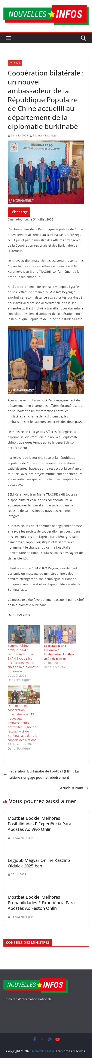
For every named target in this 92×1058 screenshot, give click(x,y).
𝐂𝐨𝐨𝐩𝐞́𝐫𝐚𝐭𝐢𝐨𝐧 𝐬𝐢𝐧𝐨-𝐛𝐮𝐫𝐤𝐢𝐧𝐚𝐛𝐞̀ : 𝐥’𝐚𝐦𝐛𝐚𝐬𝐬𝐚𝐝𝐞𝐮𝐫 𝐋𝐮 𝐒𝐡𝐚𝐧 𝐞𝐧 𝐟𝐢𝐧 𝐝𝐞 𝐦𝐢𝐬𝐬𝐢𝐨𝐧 (59, 652)
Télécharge (19, 212)
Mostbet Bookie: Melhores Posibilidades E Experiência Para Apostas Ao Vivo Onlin (39, 823)
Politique (15, 63)
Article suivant (71, 788)
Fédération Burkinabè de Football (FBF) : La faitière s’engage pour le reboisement (44, 774)
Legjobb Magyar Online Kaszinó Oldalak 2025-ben (39, 863)
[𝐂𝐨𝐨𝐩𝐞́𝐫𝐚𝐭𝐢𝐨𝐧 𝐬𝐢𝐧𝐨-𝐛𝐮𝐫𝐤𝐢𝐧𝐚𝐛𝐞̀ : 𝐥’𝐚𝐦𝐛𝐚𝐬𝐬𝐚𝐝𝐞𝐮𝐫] (60, 634)
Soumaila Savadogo (44, 135)
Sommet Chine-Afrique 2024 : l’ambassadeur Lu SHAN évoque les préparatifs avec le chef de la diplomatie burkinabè (23, 658)
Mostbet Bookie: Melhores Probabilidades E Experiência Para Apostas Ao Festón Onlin (41, 902)
